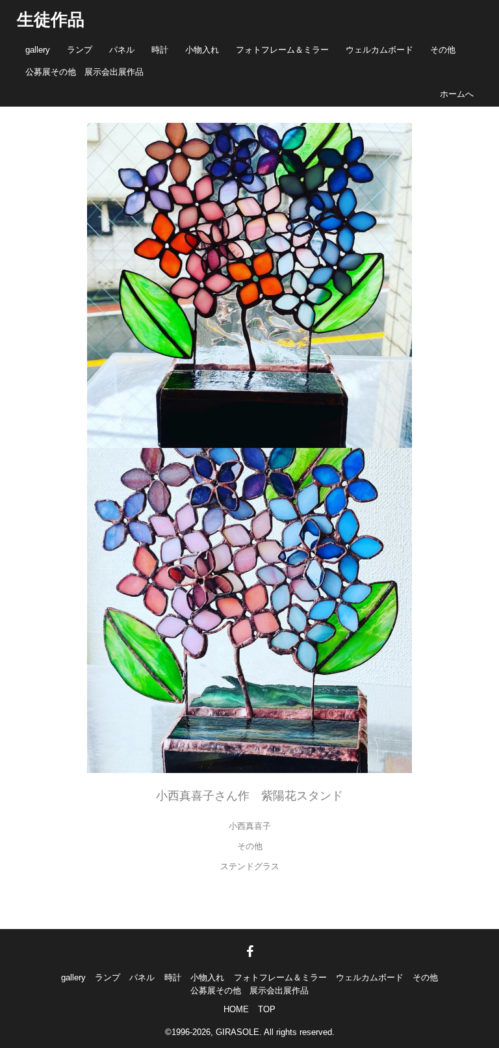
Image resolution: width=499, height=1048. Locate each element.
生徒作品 (50, 19)
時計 (159, 50)
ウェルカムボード (379, 50)
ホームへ (457, 94)
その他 (442, 50)
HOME (236, 1009)
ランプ (79, 50)
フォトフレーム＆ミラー (282, 50)
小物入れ (202, 50)
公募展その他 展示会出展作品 (84, 72)
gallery (37, 50)
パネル (121, 50)
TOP (266, 1009)
